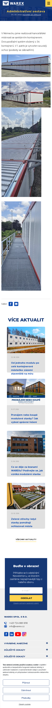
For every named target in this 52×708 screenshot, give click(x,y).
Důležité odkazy (14, 650)
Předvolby (26, 697)
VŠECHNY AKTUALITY (26, 539)
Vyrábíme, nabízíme (16, 643)
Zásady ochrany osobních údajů (26, 603)
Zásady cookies (25, 704)
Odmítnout (26, 690)
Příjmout (26, 682)
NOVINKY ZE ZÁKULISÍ (32, 15)
